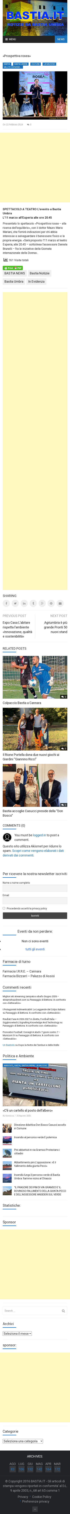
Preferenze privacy (35, 1501)
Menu (12, 39)
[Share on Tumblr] (33, 603)
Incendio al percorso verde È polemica (35, 1137)
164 (48, 1469)
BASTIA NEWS (14, 273)
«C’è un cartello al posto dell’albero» (28, 1110)
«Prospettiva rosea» (17, 56)
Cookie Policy (41, 1497)
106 (21, 1469)
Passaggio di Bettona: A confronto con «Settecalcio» (33, 1012)
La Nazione (49, 64)
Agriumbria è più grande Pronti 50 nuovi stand (55, 627)
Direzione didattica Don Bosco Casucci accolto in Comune (40, 1126)
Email (6, 895)
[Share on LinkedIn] (24, 603)
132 (30, 1469)
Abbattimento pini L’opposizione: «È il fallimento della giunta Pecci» (35, 1164)
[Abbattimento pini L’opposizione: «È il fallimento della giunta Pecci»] (7, 1165)
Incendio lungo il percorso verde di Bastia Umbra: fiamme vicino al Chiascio (37, 1176)
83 (12, 1469)
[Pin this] (51, 603)
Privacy (23, 1497)
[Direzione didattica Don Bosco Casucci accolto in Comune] (7, 1128)
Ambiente (8, 1066)
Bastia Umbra (20, 64)
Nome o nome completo (16, 882)
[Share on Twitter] (15, 603)
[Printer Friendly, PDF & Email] (13, 267)
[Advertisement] (35, 167)
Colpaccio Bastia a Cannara (22, 703)
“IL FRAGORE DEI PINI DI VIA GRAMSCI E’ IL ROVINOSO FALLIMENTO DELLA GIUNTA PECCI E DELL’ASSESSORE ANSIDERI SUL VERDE (40, 1191)
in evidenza (36, 281)
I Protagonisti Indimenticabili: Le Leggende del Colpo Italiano (34, 1009)
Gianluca (9, 1116)
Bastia (7, 64)
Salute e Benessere (13, 67)
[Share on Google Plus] (42, 603)
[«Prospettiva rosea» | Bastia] (35, 17)
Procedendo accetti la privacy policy (26, 908)
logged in (39, 835)
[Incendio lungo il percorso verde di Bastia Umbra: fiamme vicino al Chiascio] (7, 1178)
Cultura (35, 64)
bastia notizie (40, 273)
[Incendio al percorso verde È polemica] (7, 1140)
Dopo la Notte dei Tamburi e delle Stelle (38, 1045)
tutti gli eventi (35, 949)
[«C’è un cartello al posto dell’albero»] (35, 1085)
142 (39, 1469)
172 (57, 1469)
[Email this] (60, 603)
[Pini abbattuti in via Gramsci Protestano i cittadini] (7, 1153)
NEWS (61, 39)
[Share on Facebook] (6, 603)
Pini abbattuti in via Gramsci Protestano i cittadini (37, 1151)
